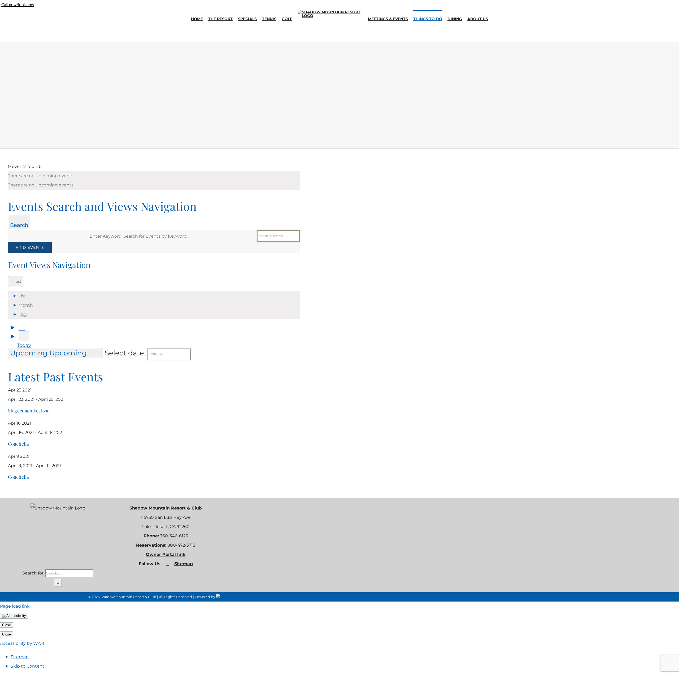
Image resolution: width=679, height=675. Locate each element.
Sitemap (183, 563)
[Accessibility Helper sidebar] (14, 616)
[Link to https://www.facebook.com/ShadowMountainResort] (167, 564)
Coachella (18, 444)
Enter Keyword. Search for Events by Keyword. (139, 236)
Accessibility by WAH (22, 643)
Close (6, 625)
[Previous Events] (22, 327)
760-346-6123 (174, 535)
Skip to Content (27, 666)
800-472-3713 (181, 545)
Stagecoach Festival (29, 410)
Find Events (30, 247)
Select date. (126, 353)
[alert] (154, 175)
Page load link (15, 606)
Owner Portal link (165, 554)
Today (24, 345)
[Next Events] (24, 336)
